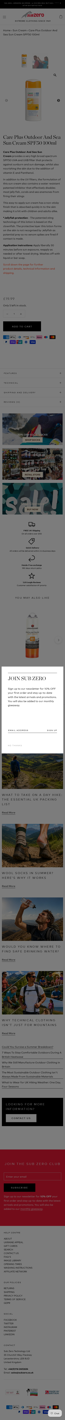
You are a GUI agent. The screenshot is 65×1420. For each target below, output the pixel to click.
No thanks (15, 745)
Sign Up (52, 730)
